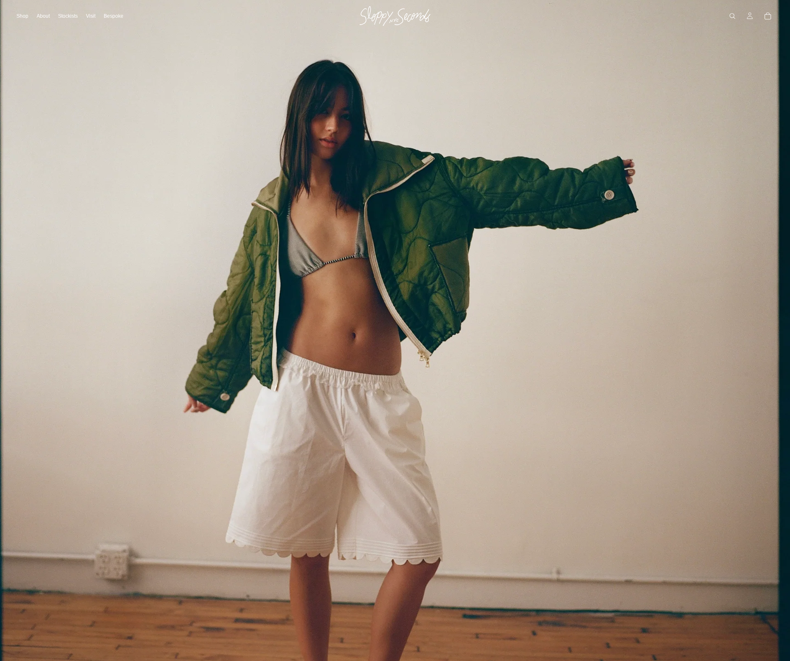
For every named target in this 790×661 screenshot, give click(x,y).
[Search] (732, 16)
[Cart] (768, 16)
